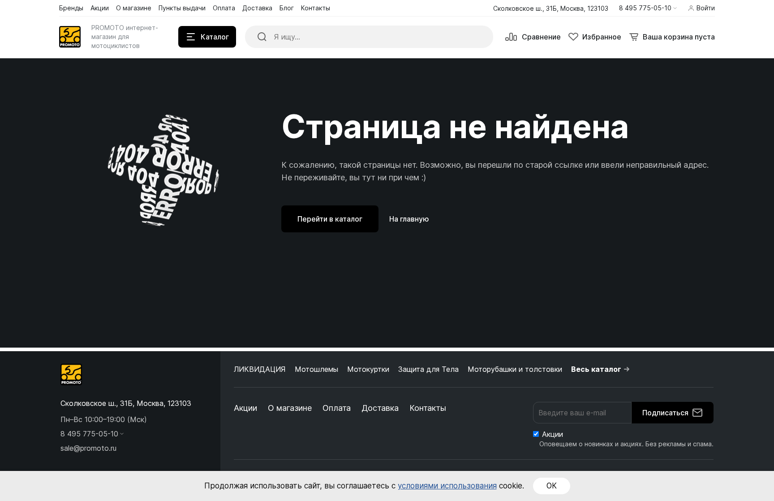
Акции (245, 408)
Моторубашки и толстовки (515, 369)
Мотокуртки (368, 369)
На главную (409, 218)
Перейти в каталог (329, 218)
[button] (648, 8)
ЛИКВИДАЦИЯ (260, 369)
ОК (551, 485)
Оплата (336, 408)
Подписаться (665, 412)
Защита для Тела (428, 369)
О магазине (290, 408)
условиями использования (447, 485)
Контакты (427, 408)
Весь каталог (596, 369)
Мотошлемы (316, 369)
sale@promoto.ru (88, 448)
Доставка (380, 408)
